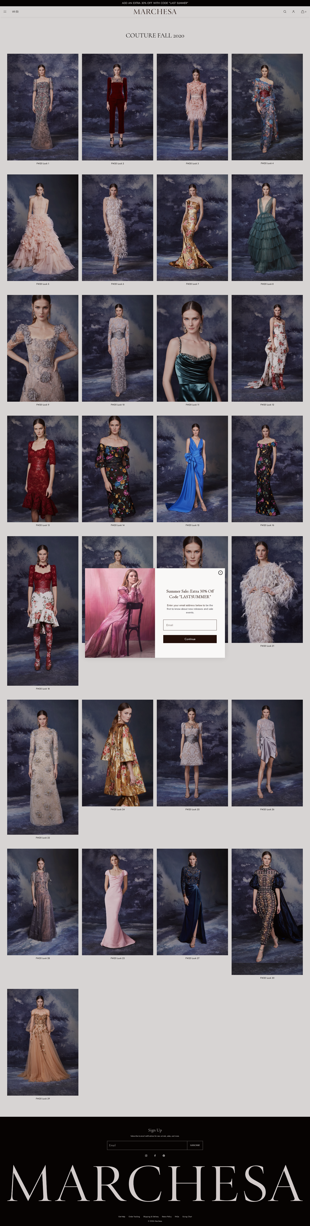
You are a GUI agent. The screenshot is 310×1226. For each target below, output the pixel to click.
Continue (190, 639)
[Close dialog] (220, 572)
